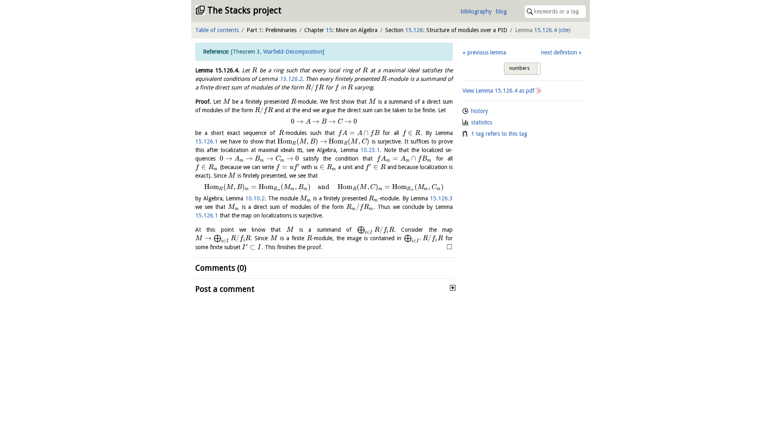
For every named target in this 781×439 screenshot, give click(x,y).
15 (329, 30)
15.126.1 (206, 141)
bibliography (476, 11)
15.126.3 (441, 198)
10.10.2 (255, 198)
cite (564, 30)
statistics (481, 122)
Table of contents (217, 30)
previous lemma (486, 52)
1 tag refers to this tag (499, 133)
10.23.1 (370, 150)
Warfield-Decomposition (293, 51)
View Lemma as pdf (498, 90)
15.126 (414, 30)
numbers (519, 68)
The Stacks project (244, 10)
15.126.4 (545, 30)
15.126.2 (290, 79)
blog (501, 11)
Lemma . (217, 70)
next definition (559, 52)
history (479, 111)
